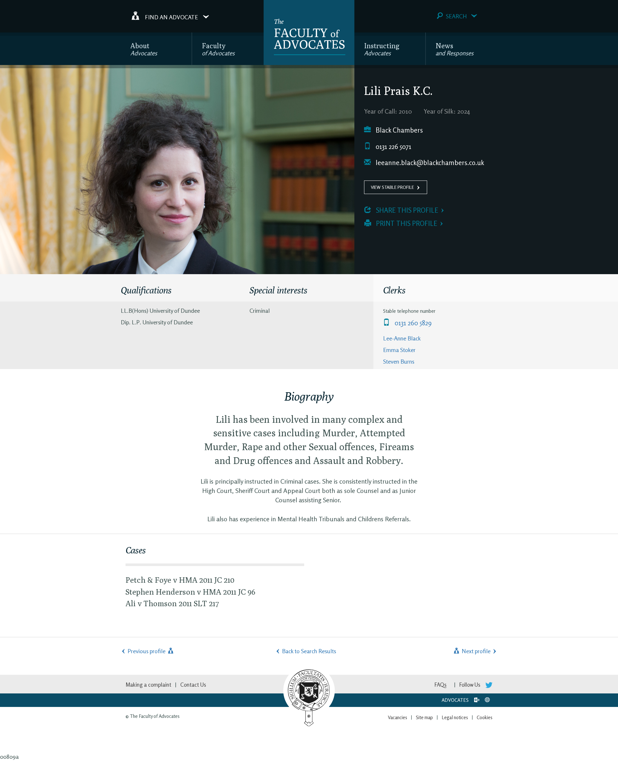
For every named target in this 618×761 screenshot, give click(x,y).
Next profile (475, 650)
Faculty (218, 49)
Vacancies (397, 717)
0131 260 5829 (412, 323)
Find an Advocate (171, 16)
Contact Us (193, 684)
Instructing (381, 49)
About (143, 49)
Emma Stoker (399, 349)
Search (456, 16)
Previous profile (147, 650)
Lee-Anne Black (402, 338)
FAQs (440, 684)
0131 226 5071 (392, 147)
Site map (424, 717)
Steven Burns (398, 361)
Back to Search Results (309, 650)
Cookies (484, 717)
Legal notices (455, 717)
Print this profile (405, 223)
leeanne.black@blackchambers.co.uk (429, 163)
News (454, 49)
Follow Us (470, 684)
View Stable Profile (392, 187)
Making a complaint (148, 684)
